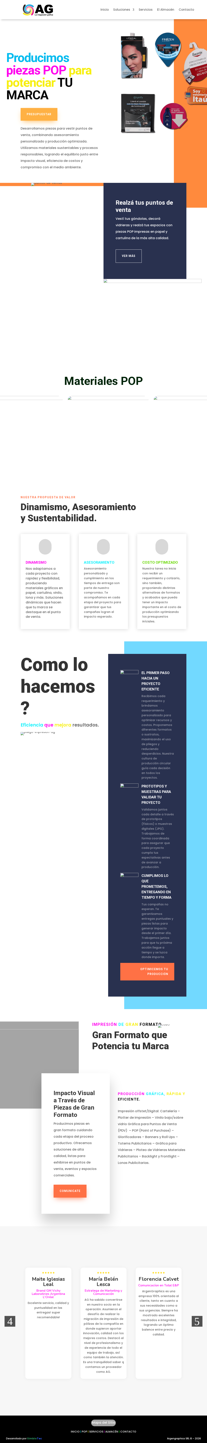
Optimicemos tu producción (154, 972)
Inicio (104, 10)
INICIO (75, 1432)
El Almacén (165, 10)
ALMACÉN (111, 1432)
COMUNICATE (70, 1191)
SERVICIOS (96, 1432)
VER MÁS (128, 256)
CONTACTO (128, 1432)
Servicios (146, 10)
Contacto (186, 10)
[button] (10, 1321)
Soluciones (121, 10)
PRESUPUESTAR (39, 114)
